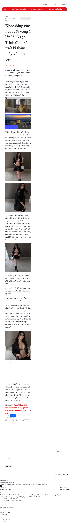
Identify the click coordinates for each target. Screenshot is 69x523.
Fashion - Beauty (37, 9)
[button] (25, 18)
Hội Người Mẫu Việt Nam (36, 497)
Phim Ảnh (50, 495)
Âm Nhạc (45, 495)
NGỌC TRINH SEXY (18, 420)
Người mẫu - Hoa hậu (19, 9)
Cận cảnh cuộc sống (56, 9)
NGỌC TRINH (12, 420)
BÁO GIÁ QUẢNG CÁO (61, 474)
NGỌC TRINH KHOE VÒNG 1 (26, 420)
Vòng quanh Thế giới (37, 495)
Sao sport (55, 495)
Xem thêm (8, 466)
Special (28, 497)
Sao (5, 9)
